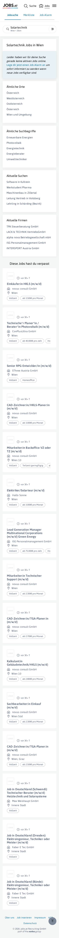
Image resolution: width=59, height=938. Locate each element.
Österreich (13, 92)
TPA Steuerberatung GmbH (22, 226)
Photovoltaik (14, 142)
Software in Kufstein (18, 181)
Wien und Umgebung (19, 114)
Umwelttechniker (17, 159)
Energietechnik (15, 148)
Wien (40, 45)
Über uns (9, 917)
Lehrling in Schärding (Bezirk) (24, 203)
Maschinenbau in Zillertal (22, 192)
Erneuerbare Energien (20, 137)
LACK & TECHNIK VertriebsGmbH (26, 231)
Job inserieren (24, 917)
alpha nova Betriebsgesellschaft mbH (29, 237)
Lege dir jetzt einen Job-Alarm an (26, 64)
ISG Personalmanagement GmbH (26, 242)
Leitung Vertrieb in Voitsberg (23, 198)
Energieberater (15, 153)
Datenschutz (30, 923)
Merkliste (28, 14)
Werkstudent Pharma (19, 187)
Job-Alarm (46, 14)
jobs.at (24, 928)
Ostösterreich (14, 103)
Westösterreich (15, 98)
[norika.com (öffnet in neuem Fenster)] (29, 932)
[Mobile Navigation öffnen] (54, 6)
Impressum (40, 917)
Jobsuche (12, 14)
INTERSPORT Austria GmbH (23, 248)
